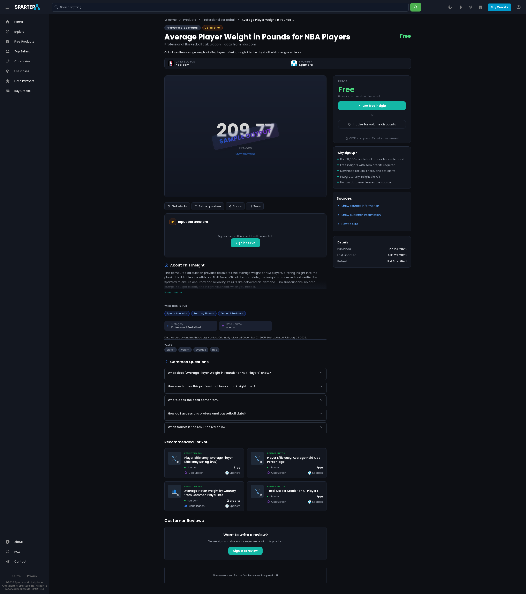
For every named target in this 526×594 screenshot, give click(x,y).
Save (257, 206)
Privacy (32, 576)
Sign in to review (245, 551)
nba (214, 349)
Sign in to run (245, 243)
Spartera (306, 64)
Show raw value (245, 154)
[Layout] (480, 7)
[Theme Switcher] (450, 7)
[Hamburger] (7, 7)
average (201, 349)
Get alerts (179, 206)
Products (189, 20)
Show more (171, 292)
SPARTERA (38, 589)
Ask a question (210, 206)
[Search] (415, 7)
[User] (519, 7)
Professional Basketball (219, 20)
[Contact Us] (470, 7)
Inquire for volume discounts (374, 124)
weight (185, 349)
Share (237, 206)
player (170, 349)
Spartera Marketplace (29, 582)
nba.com (182, 64)
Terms (16, 576)
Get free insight (374, 106)
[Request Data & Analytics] (461, 7)
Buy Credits (499, 7)
